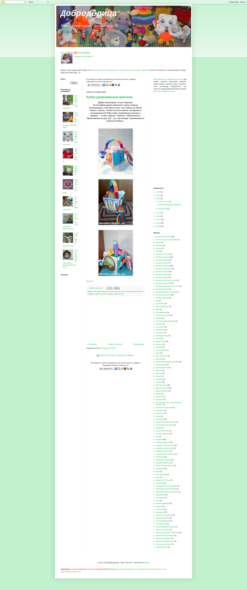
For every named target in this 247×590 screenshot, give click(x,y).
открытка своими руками (166, 422)
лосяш (158, 376)
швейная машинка (163, 538)
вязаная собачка (162, 254)
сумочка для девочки (164, 515)
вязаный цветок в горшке (166, 292)
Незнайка (160, 410)
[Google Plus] (118, 85)
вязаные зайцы (162, 263)
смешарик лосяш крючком (166, 486)
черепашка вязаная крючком (167, 533)
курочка (159, 370)
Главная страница (115, 344)
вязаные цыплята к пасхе (166, 280)
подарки (90, 294)
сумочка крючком (162, 518)
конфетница (161, 342)
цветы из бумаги (162, 530)
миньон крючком (162, 388)
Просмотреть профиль (83, 56)
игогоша (159, 324)
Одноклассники (169, 91)
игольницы (160, 330)
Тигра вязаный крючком (165, 527)
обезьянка (160, 419)
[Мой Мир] (112, 85)
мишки (158, 394)
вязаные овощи (162, 275)
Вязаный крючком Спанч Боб (167, 286)
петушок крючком (163, 434)
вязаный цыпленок (163, 295)
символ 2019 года (163, 480)
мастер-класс (161, 385)
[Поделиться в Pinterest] (118, 288)
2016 (158, 216)
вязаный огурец (162, 289)
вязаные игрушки (115, 291)
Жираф (159, 318)
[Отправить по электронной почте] (107, 288)
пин (157, 437)
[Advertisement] (116, 320)
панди (158, 428)
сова (157, 501)
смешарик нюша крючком (166, 489)
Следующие (92, 344)
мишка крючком (162, 391)
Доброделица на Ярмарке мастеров (168, 79)
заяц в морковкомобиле (165, 321)
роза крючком (161, 474)
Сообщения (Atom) (108, 348)
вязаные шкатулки (163, 283)
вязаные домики (162, 260)
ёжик (158, 309)
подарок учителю (163, 451)
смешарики (160, 495)
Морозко (159, 397)
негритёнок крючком (164, 408)
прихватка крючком (163, 460)
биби (158, 251)
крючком (159, 359)
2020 (158, 192)
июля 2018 (162, 209)
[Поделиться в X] (113, 288)
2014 (158, 223)
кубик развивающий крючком (132, 291)
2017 (158, 213)
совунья (159, 506)
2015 (158, 220)
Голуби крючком (75, 170)
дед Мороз (160, 304)
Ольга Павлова (83, 53)
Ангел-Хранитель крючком (166, 240)
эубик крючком (161, 547)
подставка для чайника (165, 454)
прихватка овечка (163, 463)
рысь (158, 477)
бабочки (159, 245)
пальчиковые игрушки (164, 425)
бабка (158, 243)
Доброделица (89, 14)
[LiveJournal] (115, 85)
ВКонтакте (158, 91)
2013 (158, 226)
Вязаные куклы (162, 272)
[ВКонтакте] (103, 85)
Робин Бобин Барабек (165, 466)
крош (158, 353)
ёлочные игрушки (163, 315)
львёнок (159, 382)
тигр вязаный (161, 524)
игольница (160, 327)
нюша (158, 416)
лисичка (159, 373)
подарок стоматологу (164, 448)
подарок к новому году (115, 294)
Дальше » (90, 281)
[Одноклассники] (109, 85)
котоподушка (161, 350)
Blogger (146, 563)
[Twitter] (106, 85)
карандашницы (162, 336)
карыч (158, 339)
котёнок (159, 347)
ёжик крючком (161, 312)
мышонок (159, 400)
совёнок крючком (162, 503)
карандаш (160, 333)
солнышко (160, 509)
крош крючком (161, 356)
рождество (160, 469)
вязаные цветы (162, 277)
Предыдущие (138, 344)
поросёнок (160, 457)
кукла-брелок (161, 365)
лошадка (159, 379)
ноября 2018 (163, 202)
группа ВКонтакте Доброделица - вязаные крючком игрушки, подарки (120, 70)
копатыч (159, 344)
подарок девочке (100, 294)
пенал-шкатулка (162, 431)
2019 (158, 195)
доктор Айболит (162, 307)
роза (158, 471)
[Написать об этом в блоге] (110, 288)
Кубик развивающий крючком (109, 97)
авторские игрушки (101, 291)
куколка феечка (162, 368)
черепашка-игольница (165, 536)
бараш (158, 248)
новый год (160, 413)
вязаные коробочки (163, 269)
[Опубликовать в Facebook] (115, 288)
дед (157, 301)
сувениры (160, 512)
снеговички (160, 498)
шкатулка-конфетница (165, 541)
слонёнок (159, 483)
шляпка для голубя (163, 544)
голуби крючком (162, 298)
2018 (158, 199)
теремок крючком (163, 521)
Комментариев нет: (96, 288)
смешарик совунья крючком (167, 492)
